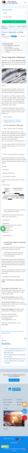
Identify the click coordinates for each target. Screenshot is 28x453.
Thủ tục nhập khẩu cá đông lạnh (12, 45)
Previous (3, 338)
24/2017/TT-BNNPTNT (15, 120)
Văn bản (19, 404)
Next (25, 338)
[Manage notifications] (24, 449)
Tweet (14, 36)
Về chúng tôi (7, 404)
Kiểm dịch (11, 26)
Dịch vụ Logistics (8, 402)
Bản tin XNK (20, 402)
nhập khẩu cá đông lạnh (17, 331)
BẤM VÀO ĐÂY (14, 380)
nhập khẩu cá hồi (6, 333)
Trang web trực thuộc (9, 438)
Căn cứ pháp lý (9, 47)
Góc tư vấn (19, 399)
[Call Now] (3, 228)
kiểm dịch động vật (6, 331)
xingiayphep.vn (14, 442)
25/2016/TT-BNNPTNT (15, 122)
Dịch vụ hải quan (8, 399)
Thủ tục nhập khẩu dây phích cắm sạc (15, 359)
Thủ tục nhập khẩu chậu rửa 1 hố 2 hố (15, 348)
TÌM (15, 21)
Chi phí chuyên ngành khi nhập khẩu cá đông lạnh (14, 51)
